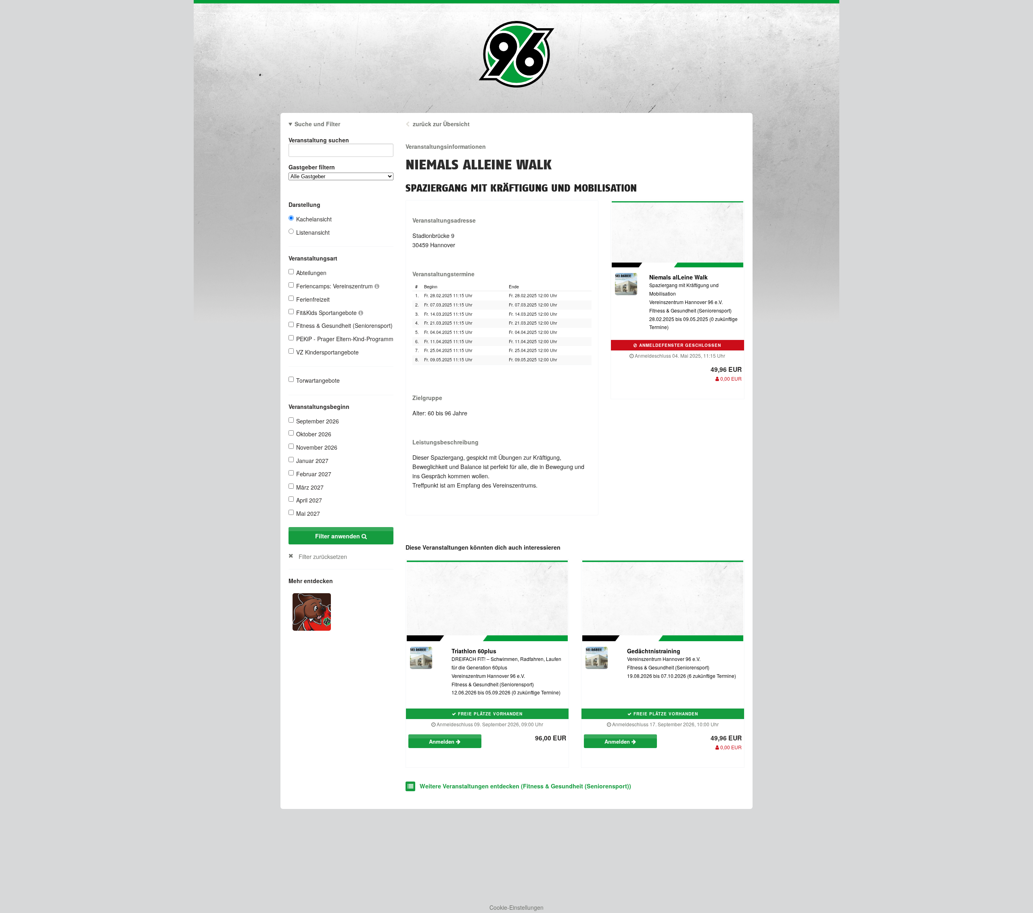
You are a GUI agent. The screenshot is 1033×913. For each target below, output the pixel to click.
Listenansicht (313, 232)
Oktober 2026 (313, 434)
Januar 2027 (312, 460)
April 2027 (309, 500)
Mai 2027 (308, 513)
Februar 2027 (313, 474)
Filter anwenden (338, 536)
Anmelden (442, 741)
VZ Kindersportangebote (327, 352)
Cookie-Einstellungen (516, 907)
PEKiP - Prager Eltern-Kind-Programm (344, 339)
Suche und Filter (317, 124)
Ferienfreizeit (313, 299)
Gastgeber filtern (312, 167)
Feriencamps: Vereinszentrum (335, 286)
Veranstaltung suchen (319, 140)
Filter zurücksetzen (323, 556)
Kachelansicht (314, 219)
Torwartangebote (318, 380)
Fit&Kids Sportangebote (327, 313)
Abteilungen (311, 273)
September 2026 (317, 421)
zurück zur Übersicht (441, 124)
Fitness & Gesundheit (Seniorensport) (344, 325)
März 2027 (310, 487)
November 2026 (316, 447)
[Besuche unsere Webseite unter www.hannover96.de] (312, 611)
